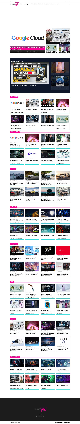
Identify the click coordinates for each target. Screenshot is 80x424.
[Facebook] (36, 416)
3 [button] (20, 51)
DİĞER (59, 4)
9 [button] (34, 51)
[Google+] (41, 416)
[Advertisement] (40, 17)
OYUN (41, 4)
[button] (11, 39)
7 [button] (29, 51)
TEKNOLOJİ (26, 4)
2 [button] (18, 51)
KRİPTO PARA (37, 4)
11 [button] (38, 51)
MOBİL (21, 4)
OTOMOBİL (32, 4)
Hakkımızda (60, 422)
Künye (56, 422)
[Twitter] (39, 416)
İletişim (65, 422)
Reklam (68, 422)
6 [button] (27, 51)
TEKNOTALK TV (46, 4)
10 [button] (36, 51)
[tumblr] (43, 416)
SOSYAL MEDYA (53, 4)
